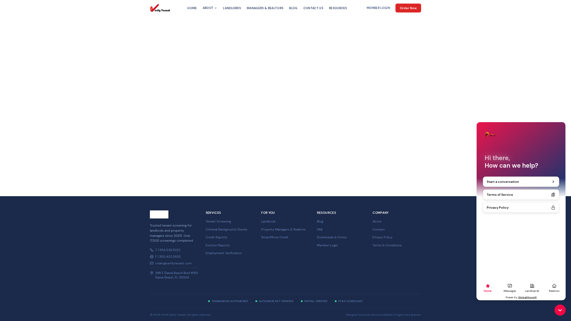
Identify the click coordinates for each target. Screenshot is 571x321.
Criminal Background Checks (226, 229)
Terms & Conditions (387, 245)
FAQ (320, 229)
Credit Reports (216, 237)
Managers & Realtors (265, 8)
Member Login (378, 8)
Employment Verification (224, 253)
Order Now (408, 8)
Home (192, 8)
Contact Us (313, 8)
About (208, 8)
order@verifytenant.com (173, 263)
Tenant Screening (218, 221)
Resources (338, 8)
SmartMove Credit (274, 237)
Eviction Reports (218, 245)
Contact (378, 229)
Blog (293, 8)
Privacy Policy (382, 237)
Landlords (232, 8)
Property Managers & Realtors (283, 229)
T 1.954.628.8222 (167, 250)
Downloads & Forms (332, 237)
